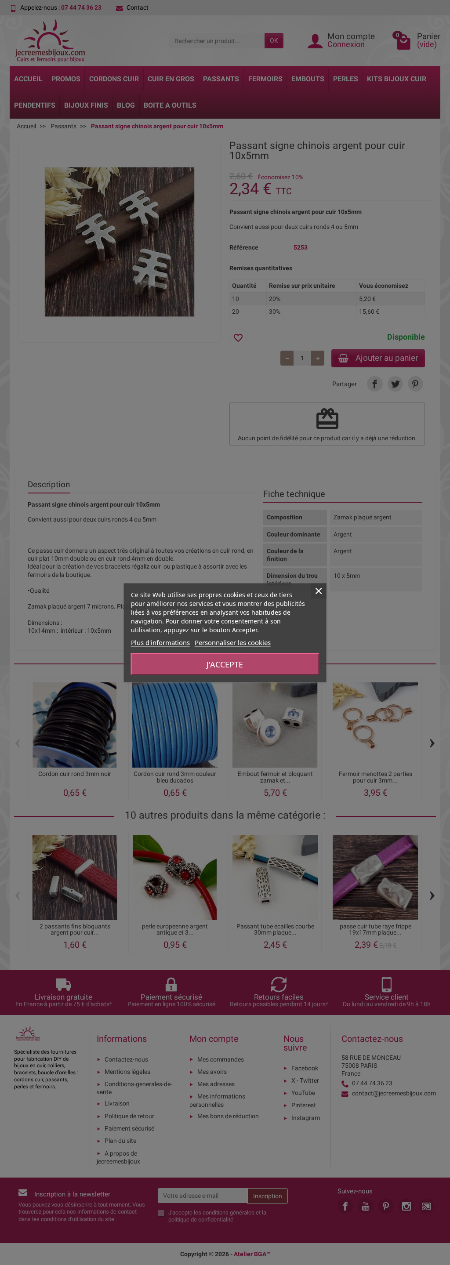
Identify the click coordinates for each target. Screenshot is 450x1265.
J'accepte (225, 664)
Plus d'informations (160, 642)
